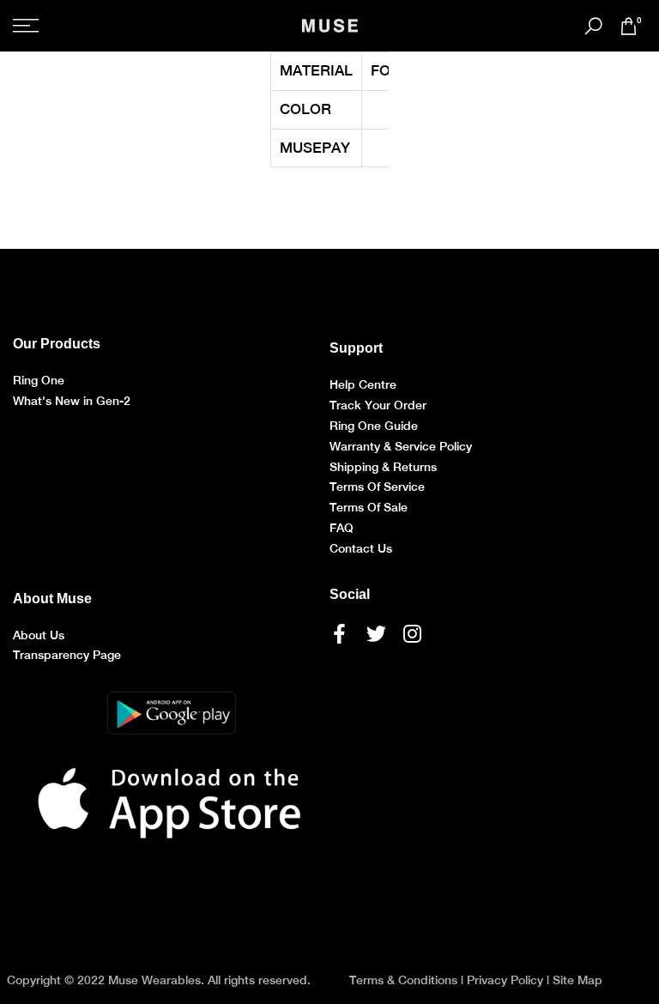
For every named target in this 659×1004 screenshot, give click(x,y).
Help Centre (363, 384)
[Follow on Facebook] (339, 634)
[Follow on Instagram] (412, 634)
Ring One (38, 380)
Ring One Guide (374, 425)
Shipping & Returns (383, 467)
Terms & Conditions (403, 980)
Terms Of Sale (369, 507)
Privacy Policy (505, 980)
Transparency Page (67, 655)
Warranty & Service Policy (401, 446)
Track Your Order (378, 405)
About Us (38, 635)
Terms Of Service (377, 486)
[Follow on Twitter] (376, 634)
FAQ (342, 528)
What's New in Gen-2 (71, 401)
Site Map (577, 980)
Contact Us (361, 548)
